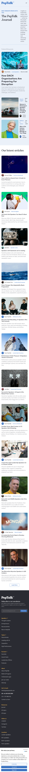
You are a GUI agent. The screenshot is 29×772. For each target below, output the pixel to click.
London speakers (6, 734)
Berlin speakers (5, 740)
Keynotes (3, 654)
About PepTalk (5, 671)
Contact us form (5, 699)
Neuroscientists (5, 626)
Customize (14, 764)
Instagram (4, 724)
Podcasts (3, 663)
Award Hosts (4, 657)
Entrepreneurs (5, 623)
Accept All (14, 767)
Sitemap (3, 682)
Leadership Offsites (6, 660)
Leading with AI (5, 640)
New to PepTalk (5, 629)
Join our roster (5, 679)
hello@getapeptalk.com (7, 690)
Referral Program (6, 674)
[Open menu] (26, 3)
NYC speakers (5, 737)
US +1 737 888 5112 (6, 696)
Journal (3, 707)
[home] (7, 3)
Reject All (14, 770)
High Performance (6, 646)
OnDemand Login (6, 676)
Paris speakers (5, 743)
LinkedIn (3, 721)
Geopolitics (4, 643)
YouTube (3, 727)
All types (3, 713)
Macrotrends (4, 637)
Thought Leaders (6, 620)
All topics (3, 710)
